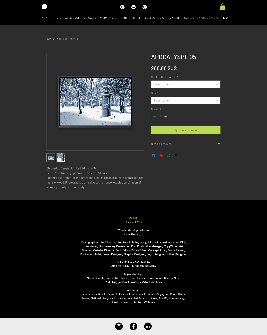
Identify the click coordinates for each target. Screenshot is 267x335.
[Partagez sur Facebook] (153, 155)
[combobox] (185, 84)
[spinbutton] (160, 116)
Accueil (51, 39)
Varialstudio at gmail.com (133, 230)
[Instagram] (119, 326)
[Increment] (166, 116)
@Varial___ (137, 234)
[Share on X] (176, 155)
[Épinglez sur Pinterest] (161, 155)
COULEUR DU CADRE (164, 77)
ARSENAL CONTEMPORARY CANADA (133, 266)
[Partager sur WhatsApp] (168, 155)
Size (154, 93)
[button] (222, 6)
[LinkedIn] (148, 326)
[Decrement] (154, 116)
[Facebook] (133, 326)
